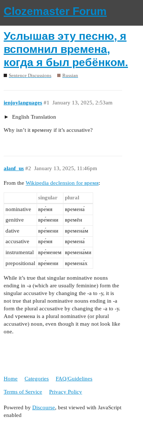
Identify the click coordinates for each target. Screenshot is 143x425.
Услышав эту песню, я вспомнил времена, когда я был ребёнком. (66, 49)
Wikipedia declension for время (62, 183)
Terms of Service (23, 392)
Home (11, 379)
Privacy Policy (65, 392)
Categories (37, 379)
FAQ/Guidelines (74, 379)
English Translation (33, 117)
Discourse (43, 407)
